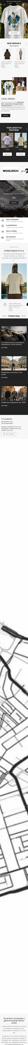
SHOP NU (5, 115)
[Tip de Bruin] (14, 5)
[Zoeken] (5, 4)
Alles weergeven (14, 45)
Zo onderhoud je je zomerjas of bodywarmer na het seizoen (12, 343)
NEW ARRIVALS (14, 43)
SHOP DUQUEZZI (14, 33)
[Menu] (1, 4)
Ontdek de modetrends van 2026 (13, 402)
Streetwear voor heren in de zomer (11, 373)
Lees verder (4, 347)
